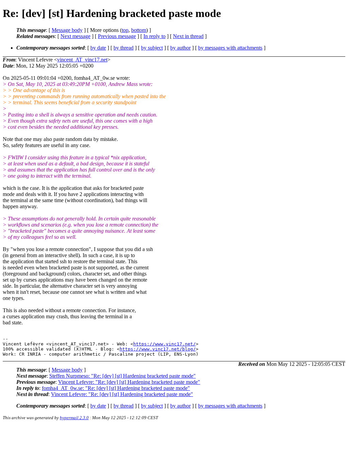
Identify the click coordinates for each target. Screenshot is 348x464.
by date (98, 48)
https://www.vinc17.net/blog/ (158, 349)
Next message (75, 36)
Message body (67, 30)
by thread (124, 48)
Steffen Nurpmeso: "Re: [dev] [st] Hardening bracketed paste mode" (122, 376)
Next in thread (188, 36)
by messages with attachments (230, 48)
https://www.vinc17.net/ (164, 343)
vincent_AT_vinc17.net (82, 60)
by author (180, 48)
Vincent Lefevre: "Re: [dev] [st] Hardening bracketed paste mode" (129, 382)
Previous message (117, 36)
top (125, 30)
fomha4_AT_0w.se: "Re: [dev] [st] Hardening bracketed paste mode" (116, 388)
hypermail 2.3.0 (74, 417)
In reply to (154, 36)
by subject (152, 48)
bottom (138, 30)
